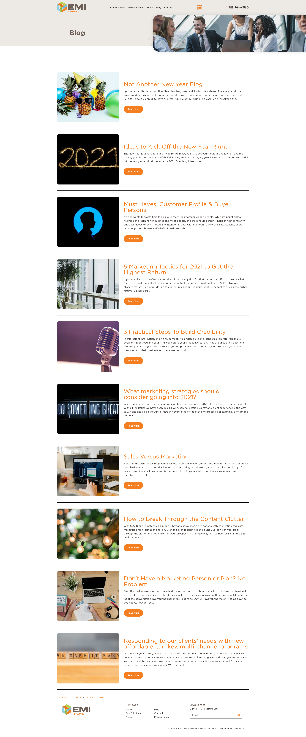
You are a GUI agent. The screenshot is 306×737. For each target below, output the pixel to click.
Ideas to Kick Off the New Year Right (175, 146)
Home (129, 709)
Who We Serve (135, 7)
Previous (62, 697)
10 (91, 697)
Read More (133, 109)
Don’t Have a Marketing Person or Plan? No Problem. (185, 581)
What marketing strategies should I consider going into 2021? (173, 394)
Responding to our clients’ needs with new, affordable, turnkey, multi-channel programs (186, 643)
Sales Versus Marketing (156, 456)
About (149, 7)
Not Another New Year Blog (163, 84)
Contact (168, 7)
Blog (158, 7)
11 (95, 697)
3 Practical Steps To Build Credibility (175, 331)
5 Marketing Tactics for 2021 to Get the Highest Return (178, 269)
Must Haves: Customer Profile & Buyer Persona (177, 207)
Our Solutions (117, 7)
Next (101, 697)
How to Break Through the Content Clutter (184, 518)
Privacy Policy (161, 717)
